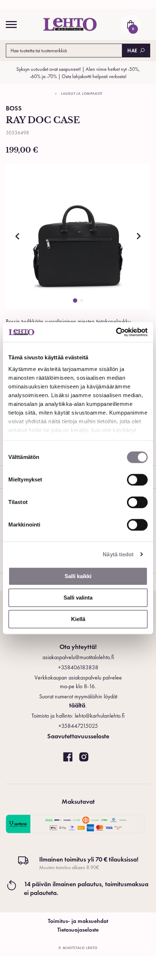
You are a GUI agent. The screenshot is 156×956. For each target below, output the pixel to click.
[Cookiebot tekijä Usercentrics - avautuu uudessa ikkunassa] (116, 332)
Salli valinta (78, 597)
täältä (77, 705)
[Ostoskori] (130, 24)
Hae (132, 50)
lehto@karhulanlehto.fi (99, 715)
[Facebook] (68, 757)
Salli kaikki (78, 576)
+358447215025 (78, 726)
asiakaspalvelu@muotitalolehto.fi (78, 657)
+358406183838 (78, 667)
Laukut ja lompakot (81, 93)
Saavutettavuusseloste (78, 736)
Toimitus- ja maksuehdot (78, 921)
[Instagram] (84, 757)
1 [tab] (75, 300)
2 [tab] (81, 300)
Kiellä (78, 619)
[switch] (137, 479)
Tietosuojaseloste (78, 929)
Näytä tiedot (118, 554)
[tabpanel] (78, 236)
